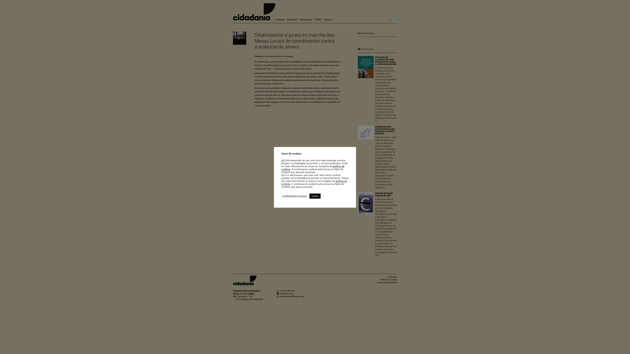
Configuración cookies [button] (294, 196)
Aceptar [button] (315, 196)
